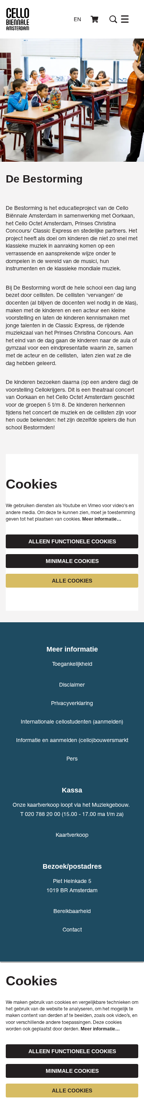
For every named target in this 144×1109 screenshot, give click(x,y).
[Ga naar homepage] (18, 19)
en (77, 19)
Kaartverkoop (72, 834)
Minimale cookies (72, 561)
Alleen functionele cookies (72, 541)
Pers (72, 758)
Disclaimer (72, 684)
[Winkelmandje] (95, 19)
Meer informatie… (101, 519)
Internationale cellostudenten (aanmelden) (72, 721)
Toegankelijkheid (72, 663)
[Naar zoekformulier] (113, 19)
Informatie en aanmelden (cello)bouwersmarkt (72, 740)
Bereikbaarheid (72, 911)
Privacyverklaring (72, 703)
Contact (72, 929)
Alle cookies (72, 581)
